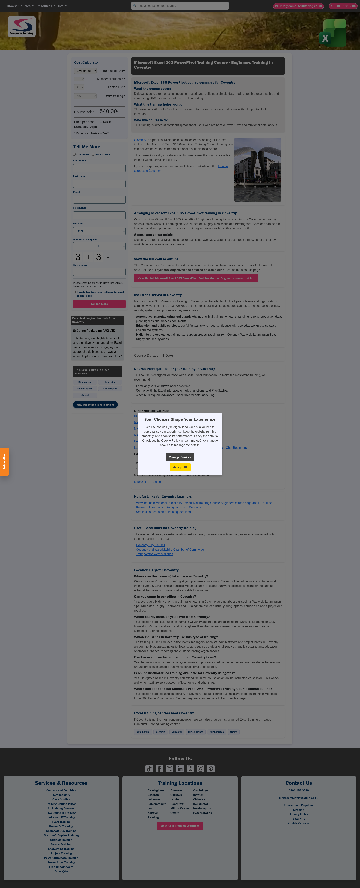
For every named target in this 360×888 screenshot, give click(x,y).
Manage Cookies (180, 457)
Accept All (180, 467)
